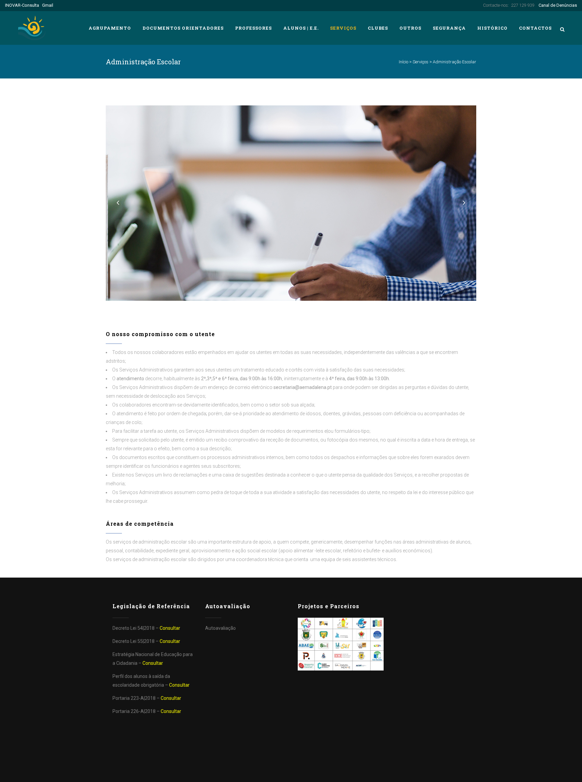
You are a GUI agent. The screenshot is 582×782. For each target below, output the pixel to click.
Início (403, 61)
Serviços (420, 61)
